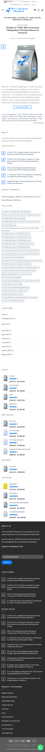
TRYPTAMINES (7, 729)
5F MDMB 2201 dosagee (22, 234)
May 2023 (5, 346)
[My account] (38, 10)
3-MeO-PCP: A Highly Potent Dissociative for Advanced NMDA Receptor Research (23, 153)
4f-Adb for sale (15, 211)
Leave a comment (38, 123)
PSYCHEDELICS (7, 717)
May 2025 (5, 330)
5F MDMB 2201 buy (8, 234)
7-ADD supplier (31, 116)
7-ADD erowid (33, 114)
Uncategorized (22, 25)
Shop (13, 744)
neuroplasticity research (28, 270)
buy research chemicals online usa (29, 254)
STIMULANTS (7, 725)
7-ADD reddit (22, 116)
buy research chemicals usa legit (11, 260)
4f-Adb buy (5, 211)
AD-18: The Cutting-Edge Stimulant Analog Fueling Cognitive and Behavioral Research (22, 652)
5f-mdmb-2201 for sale (9, 225)
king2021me (31, 38)
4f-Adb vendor (19, 215)
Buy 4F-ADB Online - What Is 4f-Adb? (28, 250)
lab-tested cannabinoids (9, 267)
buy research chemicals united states (13, 257)
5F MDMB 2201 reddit (24, 240)
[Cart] (42, 10)
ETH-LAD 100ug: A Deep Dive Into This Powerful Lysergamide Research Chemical (25, 672)
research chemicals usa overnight (12, 284)
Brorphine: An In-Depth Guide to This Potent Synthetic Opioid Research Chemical (23, 666)
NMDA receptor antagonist (10, 274)
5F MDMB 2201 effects (8, 237)
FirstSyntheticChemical (9, 264)
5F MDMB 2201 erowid (24, 237)
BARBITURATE (7, 693)
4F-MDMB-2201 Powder (33, 215)
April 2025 (5, 334)
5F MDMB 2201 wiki (23, 247)
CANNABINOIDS (8, 701)
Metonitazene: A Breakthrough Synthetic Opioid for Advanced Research (24, 659)
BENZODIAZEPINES (9, 697)
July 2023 (5, 338)
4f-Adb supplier (25, 211)
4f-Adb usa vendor (7, 215)
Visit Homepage (7, 197)
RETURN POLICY (16, 4)
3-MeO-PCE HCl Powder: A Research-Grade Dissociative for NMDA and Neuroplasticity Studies (23, 161)
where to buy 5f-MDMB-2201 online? (13, 301)
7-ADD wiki (21, 118)
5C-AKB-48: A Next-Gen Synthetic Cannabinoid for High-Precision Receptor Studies (24, 175)
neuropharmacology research (11, 270)
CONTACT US (26, 4)
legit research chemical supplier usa (28, 267)
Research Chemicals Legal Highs (11, 277)
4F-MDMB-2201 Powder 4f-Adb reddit (13, 218)
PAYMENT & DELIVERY (23, 1)
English (10, 1)
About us (33, 1)
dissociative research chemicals (32, 260)
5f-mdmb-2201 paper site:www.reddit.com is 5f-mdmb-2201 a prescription (20, 229)
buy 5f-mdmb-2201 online (9, 254)
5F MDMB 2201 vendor (9, 247)
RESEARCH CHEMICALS (11, 721)
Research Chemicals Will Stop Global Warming (15, 287)
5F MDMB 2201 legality (9, 240)
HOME (8, 744)
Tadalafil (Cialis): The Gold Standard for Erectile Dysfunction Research (24, 182)
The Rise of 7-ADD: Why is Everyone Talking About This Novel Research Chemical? (22, 30)
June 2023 (5, 342)
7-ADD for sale (13, 116)
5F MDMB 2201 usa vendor (26, 244)
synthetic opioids (22, 291)
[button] (40, 747)
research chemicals (25, 274)
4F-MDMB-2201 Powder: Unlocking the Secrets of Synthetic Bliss (20, 222)
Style (3, 314)
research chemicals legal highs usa (12, 281)
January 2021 (6, 350)
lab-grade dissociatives (24, 264)
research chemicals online (31, 281)
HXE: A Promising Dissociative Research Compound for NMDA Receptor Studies (21, 169)
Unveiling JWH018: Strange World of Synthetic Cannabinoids (19, 297)
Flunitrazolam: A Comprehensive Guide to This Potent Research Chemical (23, 679)
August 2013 (6, 354)
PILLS (4, 713)
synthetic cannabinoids (9, 291)
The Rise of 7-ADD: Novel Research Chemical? (23, 120)
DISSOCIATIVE (7, 705)
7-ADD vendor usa (12, 118)
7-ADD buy (25, 114)
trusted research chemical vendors (12, 294)
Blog (33, 4)
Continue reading (22, 107)
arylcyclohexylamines (8, 250)
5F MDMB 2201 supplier (9, 244)
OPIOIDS (5, 709)
